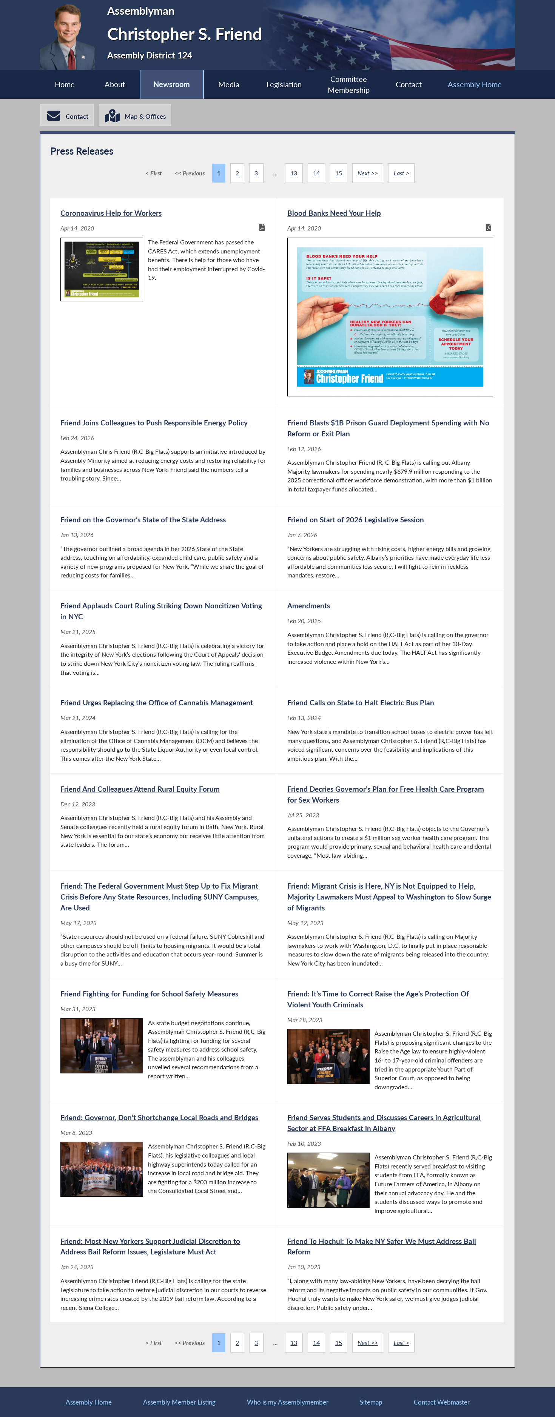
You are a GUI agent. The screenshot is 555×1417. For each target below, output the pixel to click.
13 (293, 173)
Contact (409, 84)
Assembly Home (475, 84)
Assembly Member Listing (179, 1402)
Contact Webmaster (442, 1402)
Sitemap (371, 1402)
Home (65, 84)
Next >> (368, 173)
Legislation (284, 84)
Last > (401, 173)
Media (228, 84)
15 (338, 173)
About (115, 84)
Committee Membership (349, 85)
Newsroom (171, 84)
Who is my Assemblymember (287, 1402)
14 (316, 173)
